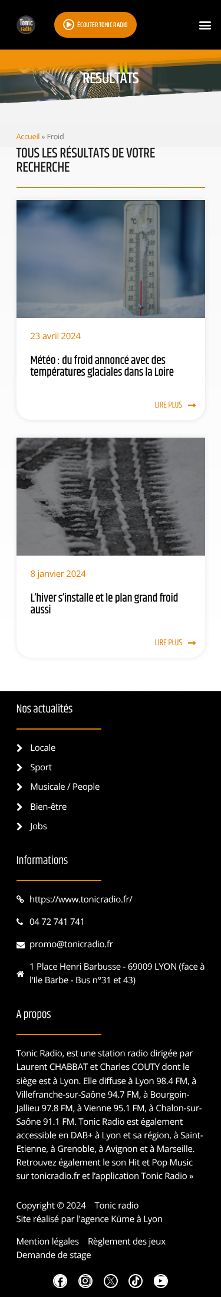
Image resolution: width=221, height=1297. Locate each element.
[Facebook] (60, 1281)
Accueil (28, 136)
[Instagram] (85, 1281)
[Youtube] (161, 1281)
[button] (205, 25)
